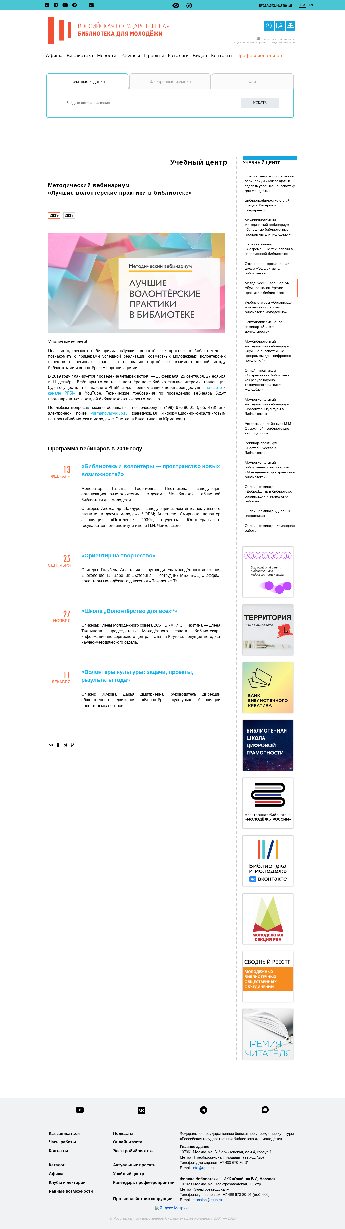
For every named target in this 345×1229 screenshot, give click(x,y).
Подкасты (123, 1133)
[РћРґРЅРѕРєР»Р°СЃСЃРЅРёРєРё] (58, 745)
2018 (69, 215)
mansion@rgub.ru (207, 1200)
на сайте (214, 387)
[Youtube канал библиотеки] (80, 1111)
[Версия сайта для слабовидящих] (176, 5)
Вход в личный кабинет (275, 4)
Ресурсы (130, 55)
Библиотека (80, 55)
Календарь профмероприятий (144, 1182)
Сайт (253, 81)
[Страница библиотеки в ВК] (141, 1112)
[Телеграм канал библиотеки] (203, 1111)
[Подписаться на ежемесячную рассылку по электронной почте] (91, 5)
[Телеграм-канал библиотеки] (57, 5)
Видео (200, 55)
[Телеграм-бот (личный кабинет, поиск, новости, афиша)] (74, 5)
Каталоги (178, 55)
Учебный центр (198, 162)
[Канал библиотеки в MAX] (265, 1111)
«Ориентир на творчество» (118, 555)
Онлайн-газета (127, 1142)
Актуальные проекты (135, 1165)
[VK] (48, 5)
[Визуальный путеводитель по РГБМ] (189, 5)
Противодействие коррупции (143, 1199)
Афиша (54, 55)
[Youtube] (66, 5)
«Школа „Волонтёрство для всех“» (129, 611)
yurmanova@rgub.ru (109, 413)
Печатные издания (87, 81)
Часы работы (62, 1142)
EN (311, 5)
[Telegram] (65, 745)
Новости (106, 55)
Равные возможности (71, 1191)
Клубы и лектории (67, 1182)
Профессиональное (259, 55)
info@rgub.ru (203, 1168)
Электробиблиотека (133, 1151)
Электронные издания (170, 81)
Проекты (154, 55)
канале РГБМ (62, 393)
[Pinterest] (72, 745)
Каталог (57, 1165)
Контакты (221, 55)
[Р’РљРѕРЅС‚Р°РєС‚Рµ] (51, 745)
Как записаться (64, 1133)
